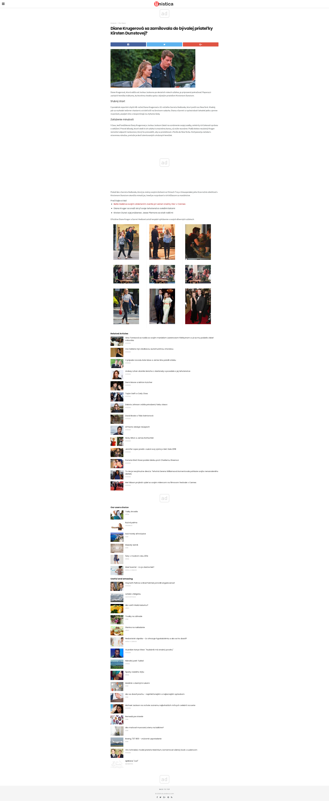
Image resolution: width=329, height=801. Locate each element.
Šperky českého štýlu (134, 672)
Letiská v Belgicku (133, 594)
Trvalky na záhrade (133, 616)
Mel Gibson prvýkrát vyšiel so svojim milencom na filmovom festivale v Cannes (160, 482)
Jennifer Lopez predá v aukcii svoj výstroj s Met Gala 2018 (150, 449)
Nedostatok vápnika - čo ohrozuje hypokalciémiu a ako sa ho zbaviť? (156, 638)
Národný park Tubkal (134, 660)
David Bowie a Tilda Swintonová (139, 415)
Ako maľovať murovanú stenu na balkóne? (144, 727)
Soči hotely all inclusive (135, 533)
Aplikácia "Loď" (131, 761)
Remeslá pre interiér (134, 716)
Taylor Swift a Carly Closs (136, 393)
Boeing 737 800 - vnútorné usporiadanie (143, 738)
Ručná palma (131, 522)
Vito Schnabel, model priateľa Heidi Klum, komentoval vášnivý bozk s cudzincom (161, 750)
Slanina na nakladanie (135, 627)
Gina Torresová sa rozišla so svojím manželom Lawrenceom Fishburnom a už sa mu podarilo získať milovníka (169, 339)
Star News (122, 23)
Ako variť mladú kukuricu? (136, 605)
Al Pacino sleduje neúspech (137, 427)
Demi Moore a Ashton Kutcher (138, 382)
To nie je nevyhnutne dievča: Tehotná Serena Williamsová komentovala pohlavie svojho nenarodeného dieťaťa (171, 472)
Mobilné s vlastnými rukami (137, 683)
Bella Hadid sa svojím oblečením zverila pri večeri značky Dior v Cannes (149, 204)
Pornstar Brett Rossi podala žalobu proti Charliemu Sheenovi (152, 460)
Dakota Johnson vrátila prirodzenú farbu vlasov (146, 404)
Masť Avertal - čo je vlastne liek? (139, 567)
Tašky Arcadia (131, 511)
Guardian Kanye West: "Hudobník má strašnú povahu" (149, 649)
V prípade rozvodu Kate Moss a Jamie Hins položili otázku (150, 360)
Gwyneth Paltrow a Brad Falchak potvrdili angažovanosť (150, 583)
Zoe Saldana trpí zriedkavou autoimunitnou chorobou (149, 349)
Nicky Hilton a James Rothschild (139, 438)
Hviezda (113, 23)
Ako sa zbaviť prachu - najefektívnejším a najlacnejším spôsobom (155, 694)
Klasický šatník (131, 545)
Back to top (164, 789)
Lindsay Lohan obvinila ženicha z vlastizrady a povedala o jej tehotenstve (157, 371)
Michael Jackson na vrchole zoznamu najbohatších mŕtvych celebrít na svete (160, 705)
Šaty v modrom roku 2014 (136, 556)
